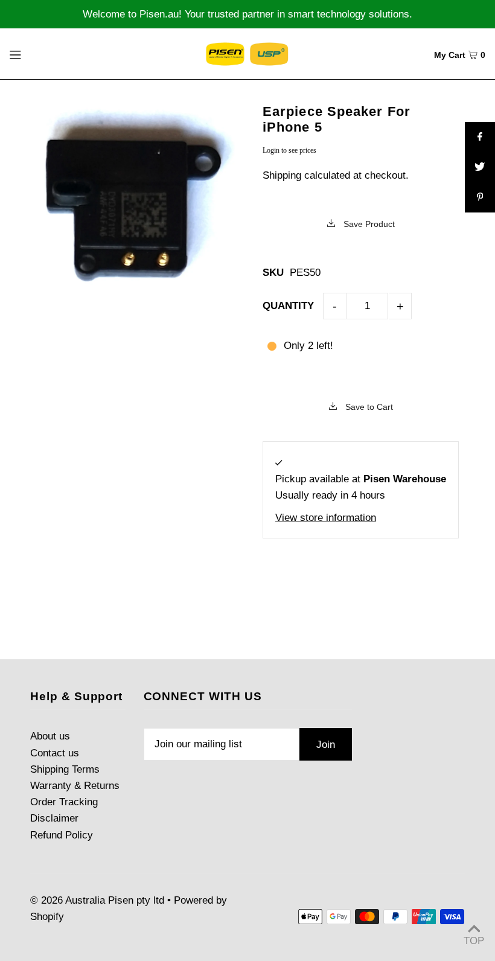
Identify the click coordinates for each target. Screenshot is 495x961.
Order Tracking (64, 802)
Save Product (368, 224)
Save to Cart (368, 407)
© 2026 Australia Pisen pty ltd (97, 900)
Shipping (282, 175)
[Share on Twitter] (480, 167)
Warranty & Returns (75, 785)
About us (50, 736)
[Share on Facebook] (480, 137)
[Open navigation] (40, 53)
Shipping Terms (65, 769)
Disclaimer (54, 818)
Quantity (288, 305)
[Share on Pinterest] (480, 197)
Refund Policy (61, 835)
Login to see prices (289, 150)
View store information (325, 517)
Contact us (54, 753)
